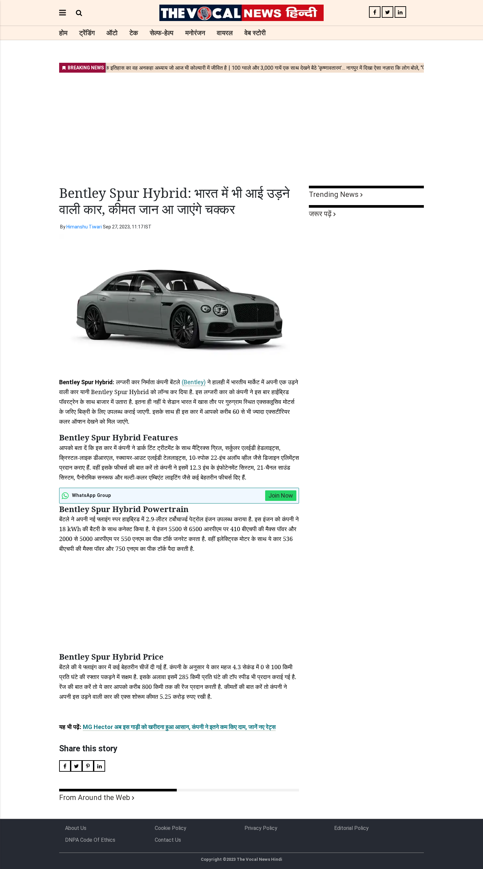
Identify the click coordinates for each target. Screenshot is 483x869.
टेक (133, 33)
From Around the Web (94, 797)
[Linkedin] (400, 12)
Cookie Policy (170, 828)
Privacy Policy (260, 828)
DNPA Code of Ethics (90, 840)
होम (63, 33)
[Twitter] (387, 12)
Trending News (333, 194)
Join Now (280, 495)
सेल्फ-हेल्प (161, 33)
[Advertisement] (241, 125)
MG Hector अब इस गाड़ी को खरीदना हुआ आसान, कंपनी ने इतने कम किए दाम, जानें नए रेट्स (179, 726)
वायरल (225, 33)
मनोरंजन (195, 33)
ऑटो (112, 33)
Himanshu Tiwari (84, 226)
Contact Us (168, 840)
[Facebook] (374, 12)
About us (75, 828)
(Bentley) (194, 382)
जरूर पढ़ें (320, 214)
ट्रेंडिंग (87, 33)
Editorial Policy (351, 828)
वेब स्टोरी (255, 33)
